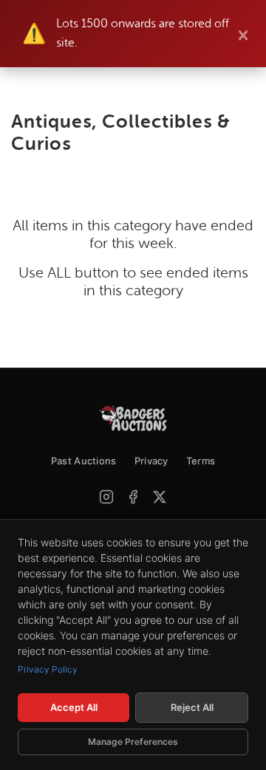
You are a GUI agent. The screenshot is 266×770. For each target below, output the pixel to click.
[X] (159, 496)
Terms (201, 461)
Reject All (192, 707)
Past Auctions (84, 461)
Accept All (74, 707)
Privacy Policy (48, 669)
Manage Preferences (133, 741)
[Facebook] (133, 496)
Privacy (151, 461)
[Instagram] (106, 496)
